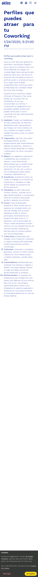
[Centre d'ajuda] (30, 3)
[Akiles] (6, 3)
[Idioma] (21, 3)
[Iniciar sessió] (26, 3)
